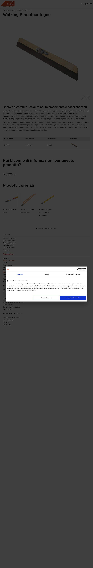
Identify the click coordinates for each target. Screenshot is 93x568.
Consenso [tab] (19, 274)
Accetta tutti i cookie (72, 298)
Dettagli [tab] (46, 274)
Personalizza (45, 298)
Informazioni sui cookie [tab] (73, 274)
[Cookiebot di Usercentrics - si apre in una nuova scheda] (78, 269)
